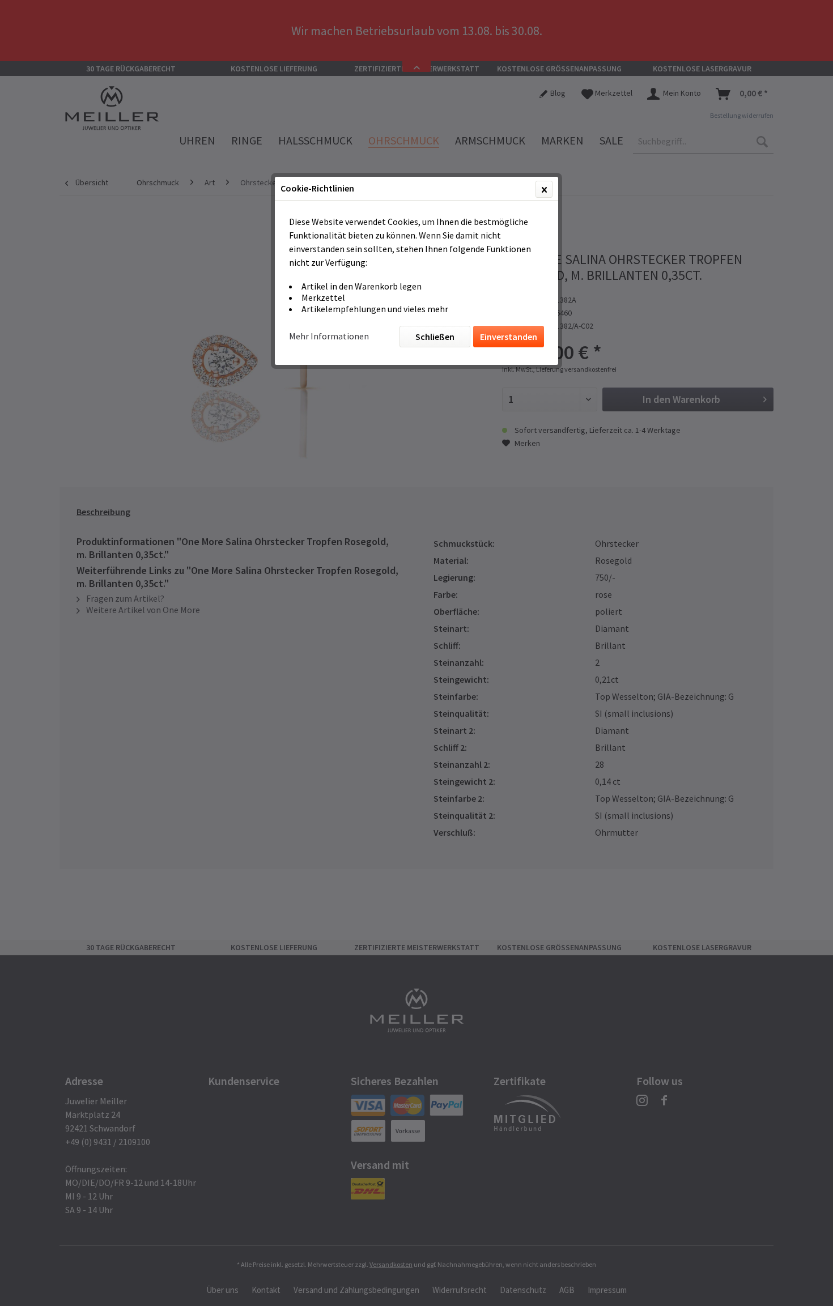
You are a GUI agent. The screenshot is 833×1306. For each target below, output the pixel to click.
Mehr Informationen (329, 336)
